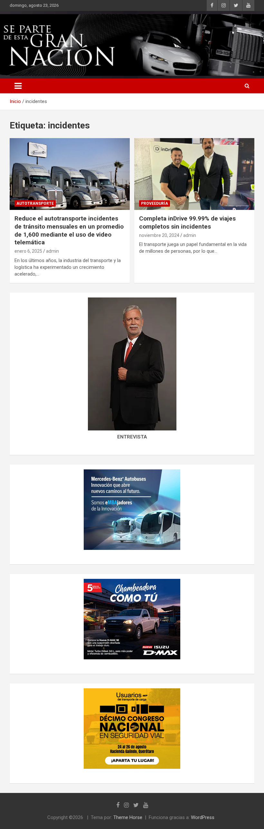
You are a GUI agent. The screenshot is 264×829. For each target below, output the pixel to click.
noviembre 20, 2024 (159, 235)
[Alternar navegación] (18, 86)
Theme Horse (127, 817)
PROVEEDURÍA (154, 203)
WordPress (202, 817)
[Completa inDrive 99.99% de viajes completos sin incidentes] (194, 174)
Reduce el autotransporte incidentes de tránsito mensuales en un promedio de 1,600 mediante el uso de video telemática (69, 230)
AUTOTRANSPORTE (35, 203)
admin (52, 251)
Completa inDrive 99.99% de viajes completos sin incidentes (187, 222)
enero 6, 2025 (28, 251)
